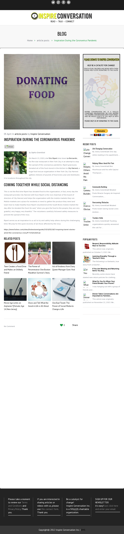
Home (30, 40)
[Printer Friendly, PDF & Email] (9, 146)
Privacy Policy (14, 509)
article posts (43, 40)
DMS (83, 529)
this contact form (49, 509)
